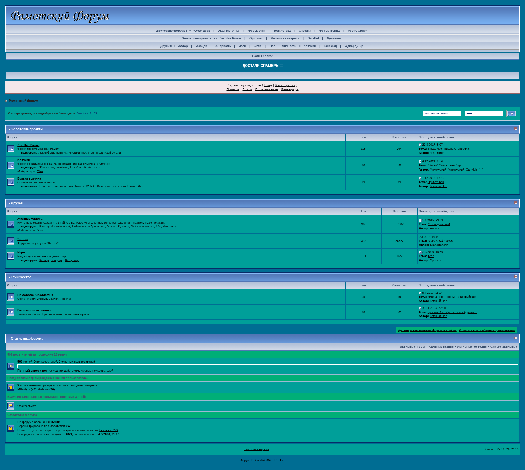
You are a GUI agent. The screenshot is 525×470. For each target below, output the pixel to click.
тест (431, 256)
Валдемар (72, 260)
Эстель (23, 239)
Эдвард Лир (354, 46)
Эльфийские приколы (53, 152)
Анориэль (223, 46)
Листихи (74, 152)
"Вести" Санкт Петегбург (445, 165)
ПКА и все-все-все (142, 226)
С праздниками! (439, 224)
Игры (21, 252)
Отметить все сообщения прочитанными (487, 330)
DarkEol (313, 38)
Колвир (44, 260)
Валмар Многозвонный (54, 226)
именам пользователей (97, 370)
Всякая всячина (29, 178)
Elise (40, 171)
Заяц (242, 46)
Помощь (233, 89)
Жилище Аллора (30, 218)
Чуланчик (334, 38)
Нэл (272, 46)
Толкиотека (282, 30)
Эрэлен (435, 260)
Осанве (111, 226)
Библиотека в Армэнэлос (88, 226)
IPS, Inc (279, 460)
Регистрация (285, 85)
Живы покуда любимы (53, 167)
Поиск (247, 89)
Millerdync (24, 389)
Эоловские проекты (27, 129)
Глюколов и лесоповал (35, 310)
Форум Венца (329, 30)
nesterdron (437, 152)
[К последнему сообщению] (420, 144)
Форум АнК (256, 30)
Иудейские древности (111, 185)
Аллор (183, 46)
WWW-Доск (201, 30)
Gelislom (43, 389)
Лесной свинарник (285, 38)
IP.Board (256, 460)
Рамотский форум (23, 101)
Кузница (123, 226)
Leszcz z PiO (108, 430)
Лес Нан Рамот (230, 38)
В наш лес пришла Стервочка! (449, 148)
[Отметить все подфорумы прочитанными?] (10, 148)
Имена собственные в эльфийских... (453, 296)
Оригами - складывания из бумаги (61, 185)
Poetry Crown (358, 30)
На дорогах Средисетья (35, 294)
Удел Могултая (229, 30)
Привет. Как (436, 182)
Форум (245, 460)
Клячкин (310, 46)
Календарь (290, 89)
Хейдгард (57, 260)
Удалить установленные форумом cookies (427, 330)
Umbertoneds (439, 244)
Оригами (256, 38)
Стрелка (305, 30)
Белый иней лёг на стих (86, 167)
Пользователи (266, 89)
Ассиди (201, 46)
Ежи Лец (330, 46)
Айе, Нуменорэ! (166, 226)
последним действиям (63, 370)
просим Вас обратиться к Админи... (452, 312)
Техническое (21, 277)
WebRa (90, 185)
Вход (268, 85)
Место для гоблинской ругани (101, 152)
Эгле (257, 46)
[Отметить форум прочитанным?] (10, 296)
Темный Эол (438, 186)
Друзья (17, 203)
